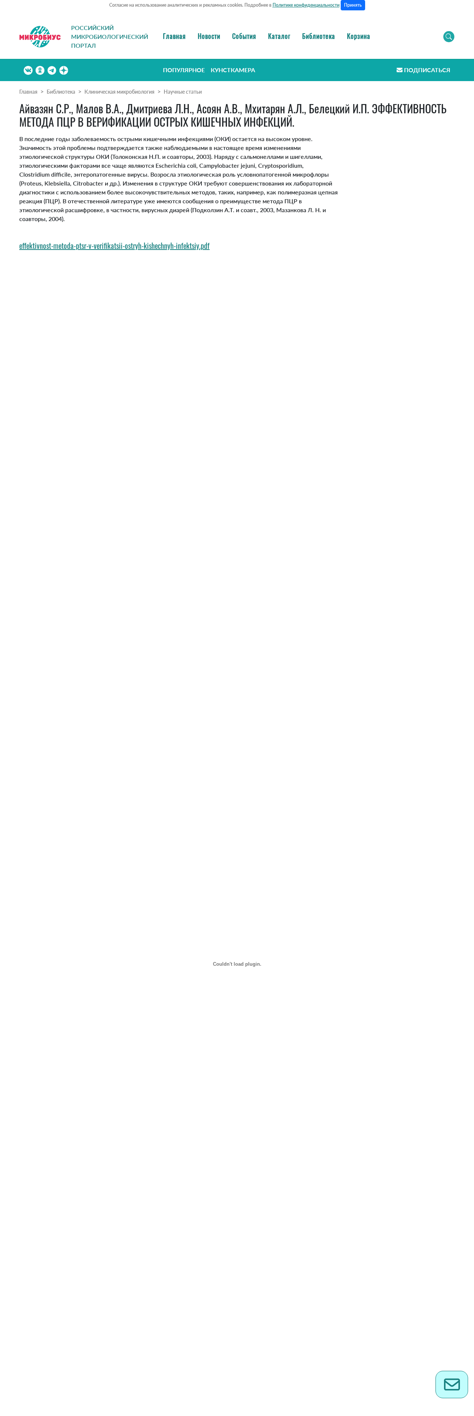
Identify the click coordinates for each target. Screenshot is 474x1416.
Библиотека (318, 36)
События (244, 36)
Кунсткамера (233, 69)
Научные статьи (183, 91)
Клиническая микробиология (119, 91)
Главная (174, 36)
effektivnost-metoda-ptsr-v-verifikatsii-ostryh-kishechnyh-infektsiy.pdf (114, 245)
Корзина (358, 36)
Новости (209, 36)
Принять (353, 5)
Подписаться (427, 69)
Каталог (279, 36)
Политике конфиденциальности (306, 5)
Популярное (184, 69)
